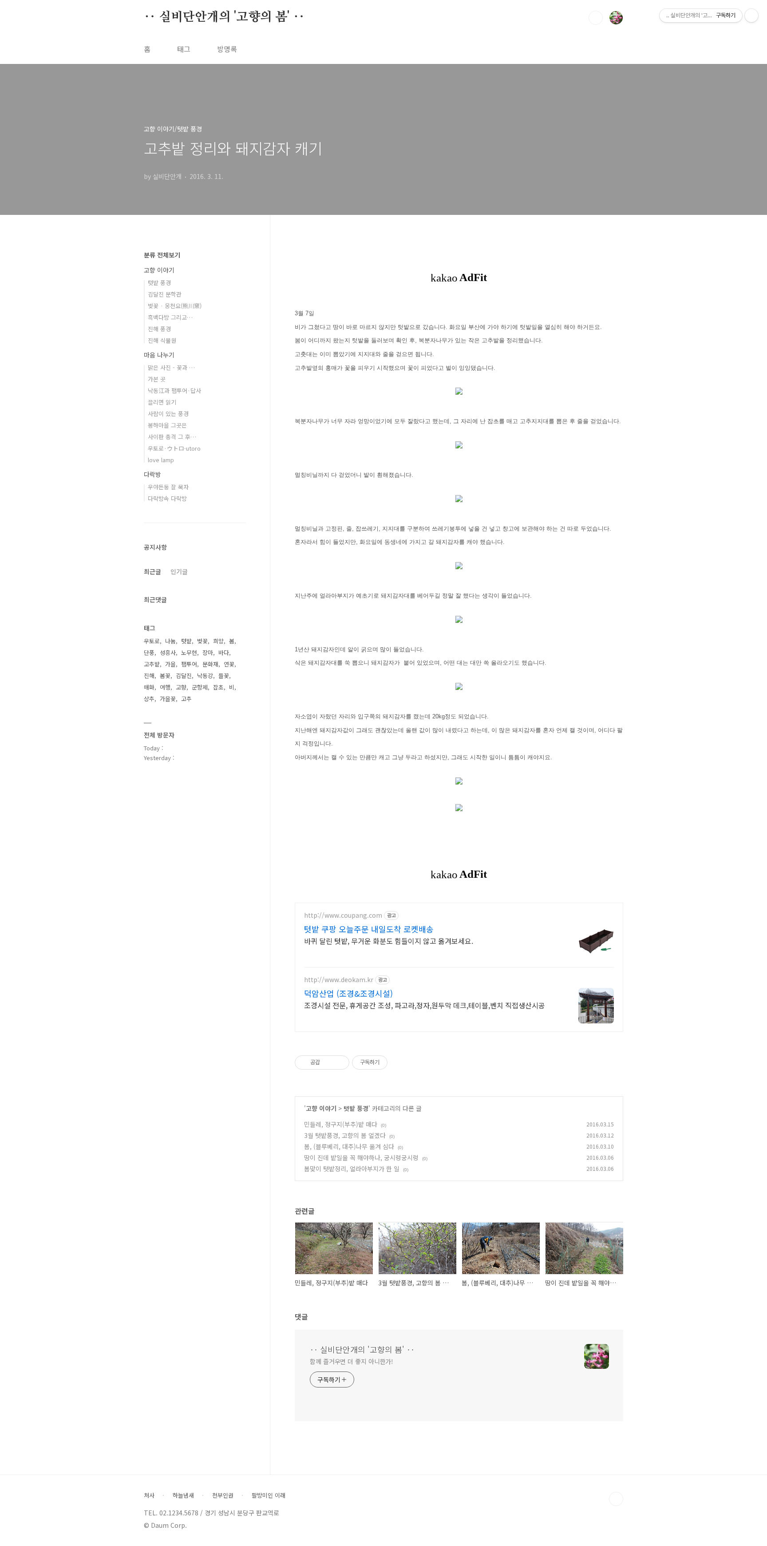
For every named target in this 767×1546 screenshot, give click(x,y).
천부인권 (222, 1495)
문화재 (210, 664)
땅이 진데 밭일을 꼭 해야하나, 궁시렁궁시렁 (361, 1157)
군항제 (200, 687)
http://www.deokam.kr (338, 979)
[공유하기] (328, 1062)
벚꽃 (202, 641)
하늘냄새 (183, 1495)
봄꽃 (165, 675)
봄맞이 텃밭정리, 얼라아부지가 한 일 (351, 1168)
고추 (186, 698)
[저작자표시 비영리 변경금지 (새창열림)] (399, 1062)
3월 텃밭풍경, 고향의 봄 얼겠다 (345, 1135)
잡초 (218, 687)
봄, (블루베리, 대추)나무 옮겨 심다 (349, 1146)
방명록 (227, 49)
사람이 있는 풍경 (168, 413)
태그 (183, 49)
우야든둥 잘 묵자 (168, 487)
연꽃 (229, 664)
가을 (170, 664)
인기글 (179, 571)
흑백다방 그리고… (170, 317)
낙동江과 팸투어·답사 (174, 390)
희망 (218, 641)
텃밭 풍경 (356, 1108)
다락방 (152, 474)
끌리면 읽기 (162, 402)
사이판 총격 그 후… (172, 436)
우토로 (152, 641)
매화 (149, 687)
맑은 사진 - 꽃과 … (171, 367)
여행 (165, 687)
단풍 (149, 652)
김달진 (184, 675)
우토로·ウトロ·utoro (174, 448)
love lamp (161, 460)
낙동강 (205, 675)
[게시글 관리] (339, 1062)
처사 (149, 1495)
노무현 (189, 652)
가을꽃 (168, 698)
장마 (207, 652)
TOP (616, 1499)
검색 (595, 17)
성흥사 (168, 652)
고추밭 (152, 664)
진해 (149, 675)
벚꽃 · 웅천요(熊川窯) (175, 305)
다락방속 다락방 (167, 498)
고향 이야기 (321, 1108)
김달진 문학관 (165, 294)
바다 (223, 652)
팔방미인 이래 (268, 1495)
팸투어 (189, 664)
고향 (181, 687)
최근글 (152, 571)
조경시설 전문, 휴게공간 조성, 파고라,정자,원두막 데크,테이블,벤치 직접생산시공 (424, 1005)
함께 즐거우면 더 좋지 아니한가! (351, 1361)
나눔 (170, 641)
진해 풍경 (159, 329)
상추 (149, 698)
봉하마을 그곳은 (167, 425)
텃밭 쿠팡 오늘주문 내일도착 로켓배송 (369, 929)
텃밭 (186, 641)
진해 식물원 (162, 340)
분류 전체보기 (162, 254)
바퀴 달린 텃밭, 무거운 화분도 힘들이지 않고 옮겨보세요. (388, 941)
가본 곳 (157, 379)
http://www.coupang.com (343, 915)
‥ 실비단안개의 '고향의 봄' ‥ (224, 17)
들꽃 (223, 675)
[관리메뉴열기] (751, 15)
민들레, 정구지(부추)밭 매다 (340, 1124)
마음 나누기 (159, 354)
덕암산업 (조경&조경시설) (348, 993)
